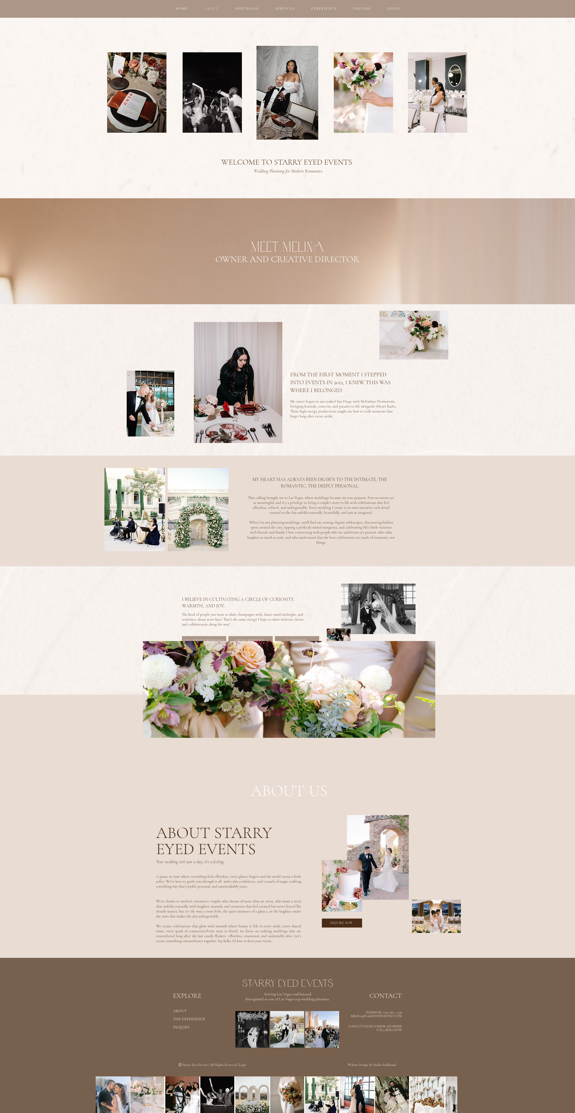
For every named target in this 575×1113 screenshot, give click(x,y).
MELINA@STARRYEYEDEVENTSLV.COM (376, 1016)
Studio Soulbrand (384, 1065)
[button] (247, 8)
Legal (242, 1065)
